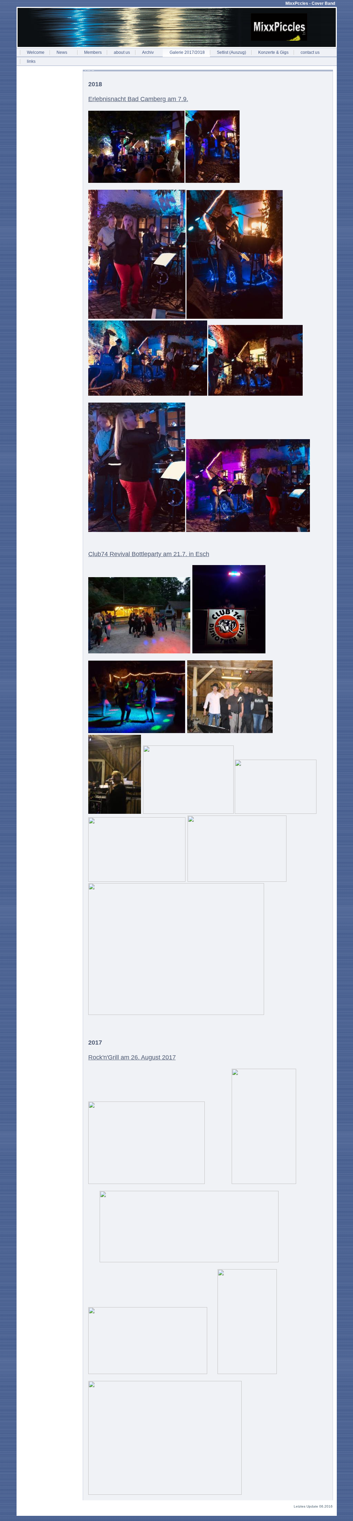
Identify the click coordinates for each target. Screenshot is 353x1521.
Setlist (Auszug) (231, 52)
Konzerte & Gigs (273, 52)
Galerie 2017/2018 (187, 52)
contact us (310, 52)
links (31, 61)
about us (122, 52)
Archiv (148, 52)
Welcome (35, 52)
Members (93, 52)
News (62, 52)
